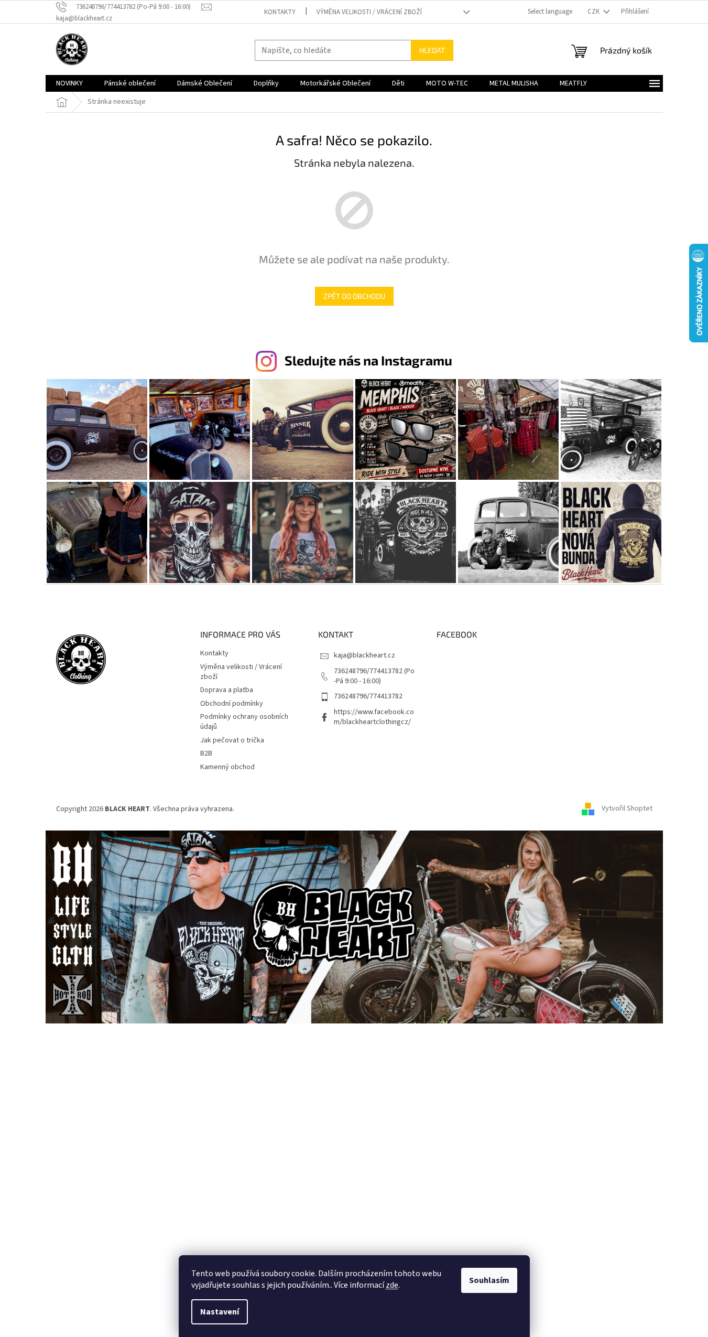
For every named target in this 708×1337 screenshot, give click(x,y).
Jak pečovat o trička (232, 740)
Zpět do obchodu (354, 296)
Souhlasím (489, 1280)
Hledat (432, 50)
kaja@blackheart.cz (364, 655)
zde (392, 1285)
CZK (594, 11)
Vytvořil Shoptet (627, 809)
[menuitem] (69, 83)
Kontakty (280, 12)
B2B (206, 753)
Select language (550, 11)
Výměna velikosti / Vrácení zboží (369, 12)
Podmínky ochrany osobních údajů (244, 721)
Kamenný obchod (227, 767)
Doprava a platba (226, 690)
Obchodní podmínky (231, 703)
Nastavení (219, 1312)
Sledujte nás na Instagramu (368, 360)
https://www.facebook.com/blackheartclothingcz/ (374, 717)
